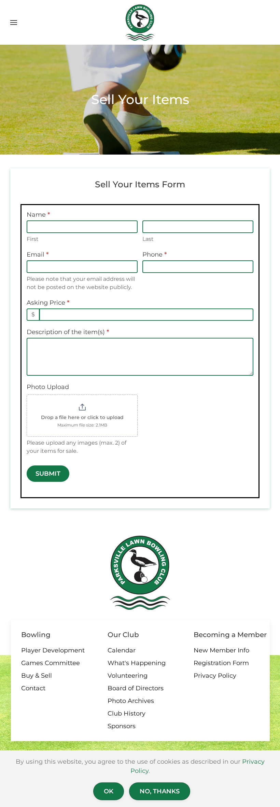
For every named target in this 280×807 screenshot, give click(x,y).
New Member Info (221, 650)
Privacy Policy (215, 675)
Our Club (123, 635)
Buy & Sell (36, 675)
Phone (154, 254)
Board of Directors (136, 688)
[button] (13, 22)
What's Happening (137, 663)
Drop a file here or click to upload (82, 417)
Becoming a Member (230, 635)
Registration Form (221, 663)
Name (38, 214)
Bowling (36, 635)
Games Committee (50, 663)
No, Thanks (160, 791)
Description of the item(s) (68, 332)
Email (37, 254)
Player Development (53, 650)
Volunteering (128, 675)
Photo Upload (48, 387)
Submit (48, 473)
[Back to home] (140, 22)
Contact (33, 688)
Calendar (122, 650)
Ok (108, 791)
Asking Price (48, 302)
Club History (126, 713)
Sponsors (122, 726)
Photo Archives (131, 701)
